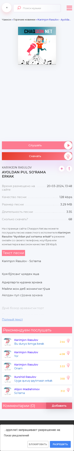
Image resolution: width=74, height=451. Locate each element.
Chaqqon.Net (6, 7)
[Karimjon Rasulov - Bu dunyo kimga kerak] (68, 342)
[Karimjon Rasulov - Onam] (68, 366)
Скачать (35, 156)
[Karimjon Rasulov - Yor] (68, 354)
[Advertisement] (37, 102)
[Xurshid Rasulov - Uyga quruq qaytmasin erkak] (68, 379)
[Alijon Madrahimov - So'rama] (68, 391)
